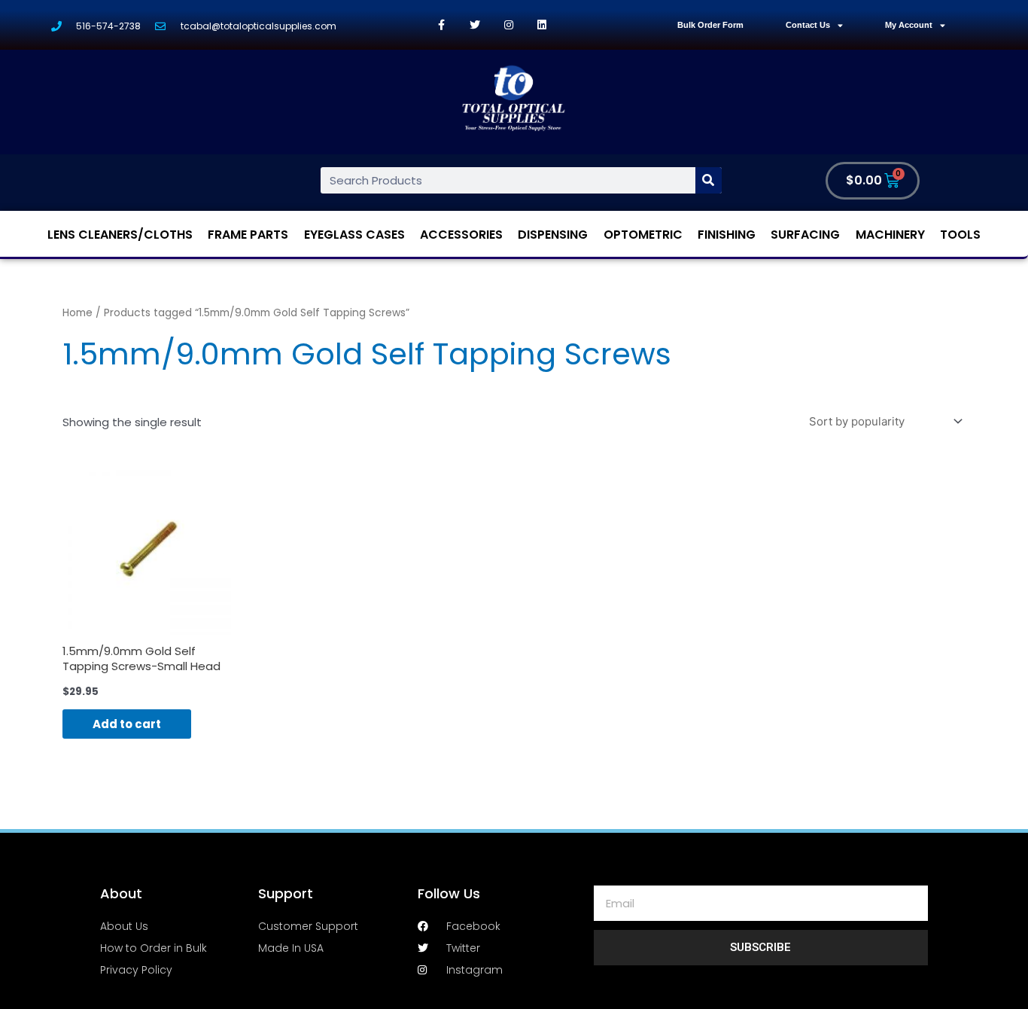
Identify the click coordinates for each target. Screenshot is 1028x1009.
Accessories (461, 234)
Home (77, 313)
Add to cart (127, 724)
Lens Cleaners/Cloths (120, 234)
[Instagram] (508, 25)
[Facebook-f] (441, 25)
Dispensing (553, 234)
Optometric (643, 234)
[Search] (708, 180)
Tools (960, 234)
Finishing (727, 234)
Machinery (890, 234)
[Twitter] (475, 25)
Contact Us (808, 24)
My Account (908, 24)
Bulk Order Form (710, 24)
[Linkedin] (542, 25)
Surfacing (805, 234)
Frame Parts (248, 234)
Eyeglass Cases (354, 234)
